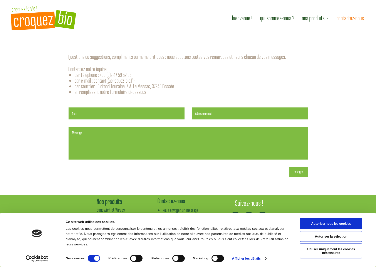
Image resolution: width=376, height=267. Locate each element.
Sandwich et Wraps (111, 210)
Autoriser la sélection (331, 236)
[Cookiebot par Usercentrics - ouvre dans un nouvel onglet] (37, 258)
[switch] (136, 258)
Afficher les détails (246, 258)
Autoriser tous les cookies (331, 223)
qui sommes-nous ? (277, 18)
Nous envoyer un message (180, 210)
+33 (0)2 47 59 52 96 (115, 74)
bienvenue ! (242, 18)
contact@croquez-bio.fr (114, 80)
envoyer (298, 171)
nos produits (313, 18)
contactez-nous (350, 18)
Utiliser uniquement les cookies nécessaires (331, 251)
